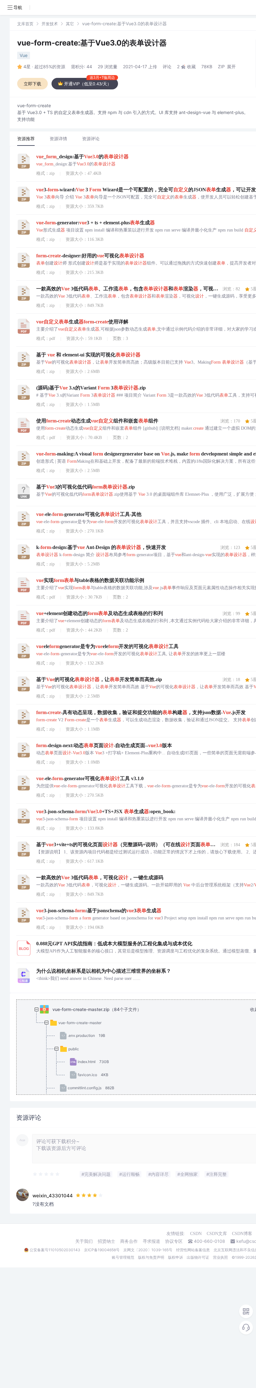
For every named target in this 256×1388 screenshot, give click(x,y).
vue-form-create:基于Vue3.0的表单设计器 (92, 42)
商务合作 (129, 1241)
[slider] (46, 1174)
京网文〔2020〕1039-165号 (147, 1249)
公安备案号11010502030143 (55, 1249)
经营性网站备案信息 (193, 1249)
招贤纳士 (106, 1241)
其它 (70, 23)
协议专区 (174, 1241)
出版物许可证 (198, 1257)
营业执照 (220, 1257)
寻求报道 (151, 1241)
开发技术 (50, 23)
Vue (23, 55)
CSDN (196, 1233)
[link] (25, 23)
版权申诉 (175, 1257)
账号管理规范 (123, 1257)
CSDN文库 (217, 1233)
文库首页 (25, 23)
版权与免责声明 (151, 1257)
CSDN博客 (242, 1233)
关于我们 (84, 1241)
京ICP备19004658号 (102, 1249)
